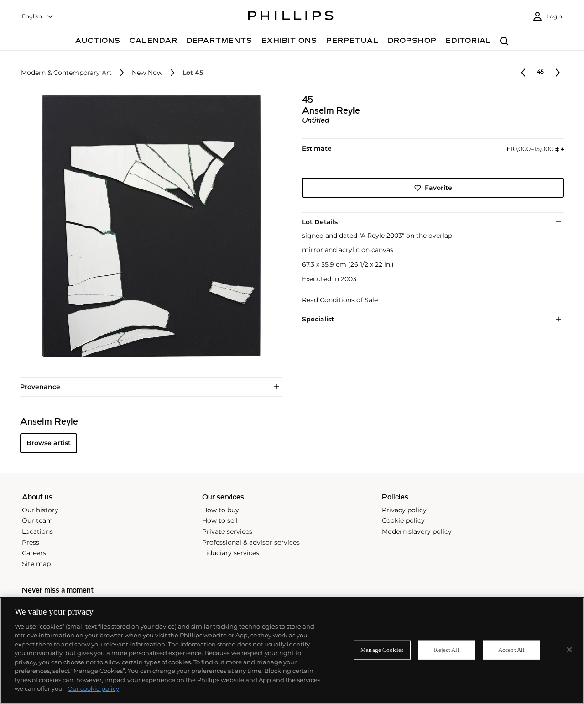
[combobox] (38, 17)
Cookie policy (403, 520)
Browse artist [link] (48, 443)
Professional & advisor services (251, 542)
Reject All (446, 649)
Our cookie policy (93, 688)
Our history (40, 510)
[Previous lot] (523, 72)
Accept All (511, 649)
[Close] (569, 650)
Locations (37, 531)
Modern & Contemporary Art (66, 73)
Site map (36, 564)
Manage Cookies (381, 649)
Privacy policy (404, 510)
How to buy (220, 510)
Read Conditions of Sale (340, 300)
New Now (147, 73)
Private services (227, 531)
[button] (148, 226)
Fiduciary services (230, 553)
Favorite (438, 188)
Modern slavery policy (417, 531)
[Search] (504, 41)
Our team (37, 520)
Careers (34, 553)
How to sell (220, 520)
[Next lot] (557, 72)
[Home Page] (291, 17)
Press (30, 542)
